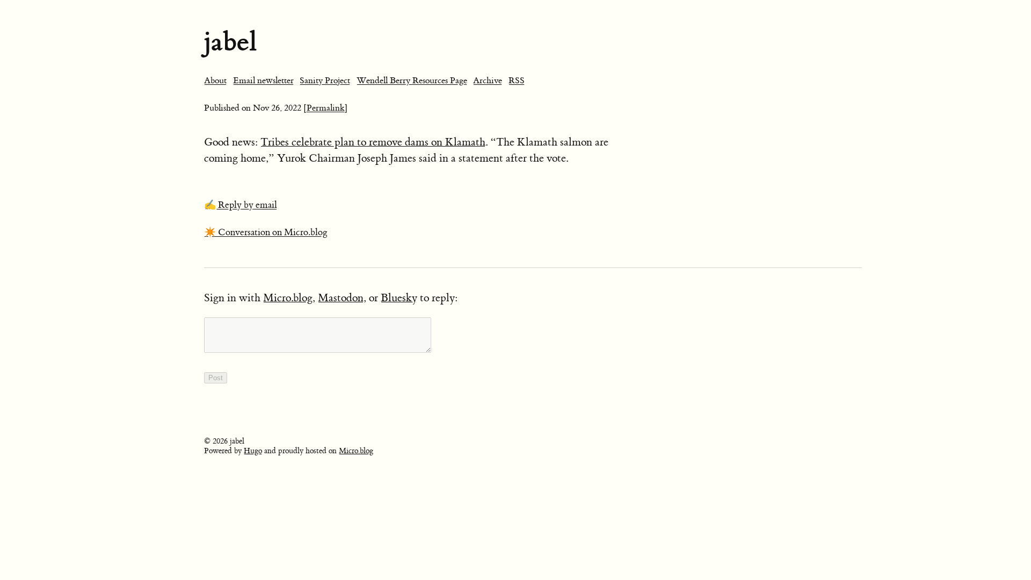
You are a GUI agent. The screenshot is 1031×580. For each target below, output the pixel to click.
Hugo (253, 451)
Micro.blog (288, 298)
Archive (487, 80)
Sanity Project (325, 80)
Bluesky (399, 298)
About (215, 80)
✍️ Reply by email (240, 205)
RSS (517, 80)
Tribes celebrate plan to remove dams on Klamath (372, 142)
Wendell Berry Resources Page (412, 80)
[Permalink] (325, 108)
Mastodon (341, 298)
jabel (230, 41)
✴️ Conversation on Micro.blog (266, 232)
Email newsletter (263, 80)
